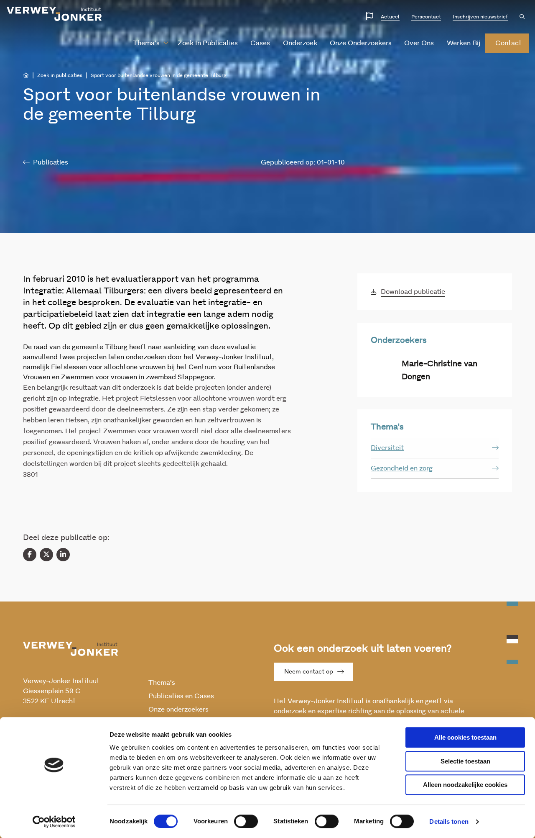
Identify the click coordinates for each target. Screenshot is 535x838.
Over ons (419, 43)
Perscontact (426, 16)
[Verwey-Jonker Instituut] (54, 14)
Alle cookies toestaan (465, 737)
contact (508, 43)
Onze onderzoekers (361, 43)
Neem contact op (308, 672)
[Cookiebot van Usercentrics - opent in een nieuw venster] (54, 821)
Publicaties (50, 162)
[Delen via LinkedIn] (63, 554)
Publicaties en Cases (181, 696)
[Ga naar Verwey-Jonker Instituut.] (26, 75)
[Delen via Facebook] (29, 554)
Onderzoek (300, 43)
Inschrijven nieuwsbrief (480, 16)
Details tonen (448, 821)
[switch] (246, 821)
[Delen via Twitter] (46, 554)
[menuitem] (147, 43)
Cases (260, 43)
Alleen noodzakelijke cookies (465, 784)
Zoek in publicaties (208, 43)
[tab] (435, 448)
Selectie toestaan (465, 761)
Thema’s (146, 43)
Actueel (390, 16)
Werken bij (463, 43)
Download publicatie (413, 291)
